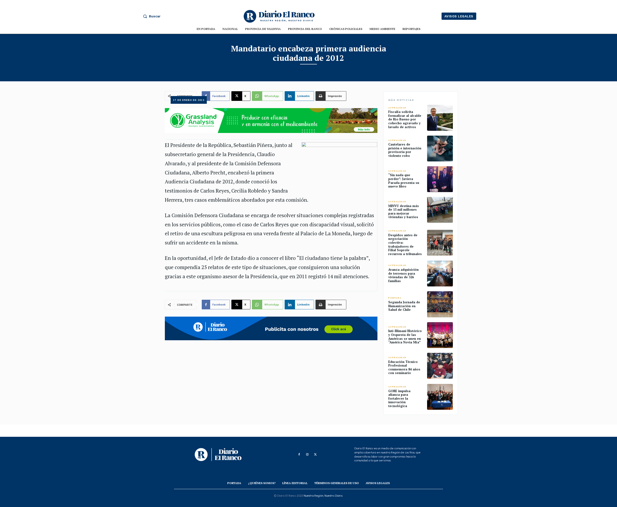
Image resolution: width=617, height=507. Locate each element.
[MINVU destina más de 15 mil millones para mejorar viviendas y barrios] (440, 210)
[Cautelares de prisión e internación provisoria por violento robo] (440, 148)
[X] (315, 455)
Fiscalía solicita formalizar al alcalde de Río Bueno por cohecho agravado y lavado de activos (404, 119)
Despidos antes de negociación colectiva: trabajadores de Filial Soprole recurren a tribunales (405, 244)
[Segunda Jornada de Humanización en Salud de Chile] (440, 304)
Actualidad (397, 108)
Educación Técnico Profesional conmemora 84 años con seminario (404, 367)
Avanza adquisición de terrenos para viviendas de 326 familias (403, 275)
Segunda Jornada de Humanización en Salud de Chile (404, 306)
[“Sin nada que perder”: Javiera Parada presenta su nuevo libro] (440, 179)
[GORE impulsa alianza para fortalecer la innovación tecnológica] (440, 397)
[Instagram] (307, 455)
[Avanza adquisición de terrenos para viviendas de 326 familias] (440, 273)
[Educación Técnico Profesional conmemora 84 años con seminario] (440, 366)
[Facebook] (299, 455)
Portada (395, 298)
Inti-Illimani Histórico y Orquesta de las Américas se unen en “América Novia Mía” (405, 336)
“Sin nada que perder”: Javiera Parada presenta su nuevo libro (403, 180)
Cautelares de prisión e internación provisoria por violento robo (404, 150)
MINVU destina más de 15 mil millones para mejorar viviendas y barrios (403, 211)
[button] (151, 16)
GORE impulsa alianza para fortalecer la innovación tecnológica (399, 398)
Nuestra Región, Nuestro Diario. (323, 495)
